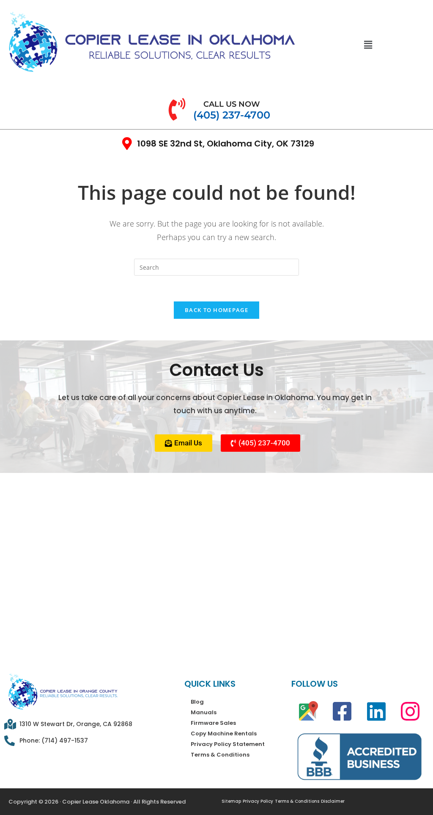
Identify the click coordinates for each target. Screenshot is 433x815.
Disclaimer (333, 801)
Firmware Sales (213, 723)
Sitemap (231, 801)
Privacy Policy (258, 801)
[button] (368, 44)
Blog (197, 702)
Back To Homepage (216, 310)
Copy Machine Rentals (224, 733)
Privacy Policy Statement (228, 744)
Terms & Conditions (220, 755)
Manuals (203, 712)
